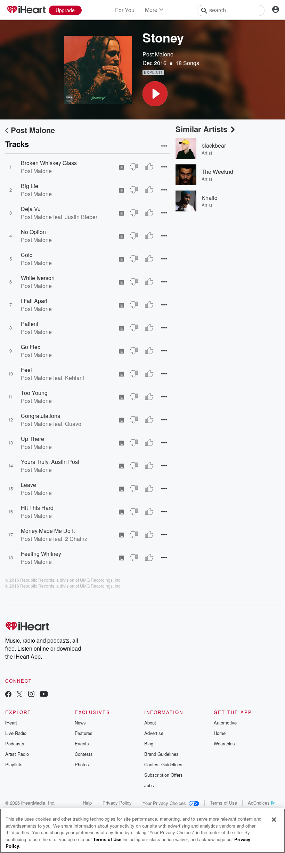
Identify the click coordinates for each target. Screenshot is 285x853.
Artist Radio (17, 754)
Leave (28, 485)
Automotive (225, 722)
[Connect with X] (19, 695)
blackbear (214, 145)
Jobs (149, 785)
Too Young (34, 393)
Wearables (224, 743)
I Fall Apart (34, 301)
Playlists (14, 764)
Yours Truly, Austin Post (50, 462)
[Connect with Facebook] (8, 695)
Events (82, 743)
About (150, 722)
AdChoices (259, 802)
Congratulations (40, 416)
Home (220, 733)
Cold (27, 255)
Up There (32, 439)
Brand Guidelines (161, 754)
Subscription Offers (163, 774)
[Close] (274, 819)
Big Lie (29, 186)
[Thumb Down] (134, 166)
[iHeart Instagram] (31, 695)
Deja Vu (31, 209)
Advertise (153, 733)
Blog (148, 743)
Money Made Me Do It (48, 531)
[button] (155, 93)
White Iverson (38, 278)
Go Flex (30, 347)
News (80, 722)
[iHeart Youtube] (44, 695)
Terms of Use (223, 802)
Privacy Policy (117, 802)
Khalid (210, 198)
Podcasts (14, 743)
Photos (82, 764)
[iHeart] (26, 10)
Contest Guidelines (163, 764)
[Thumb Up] (149, 166)
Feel (26, 370)
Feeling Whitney (41, 554)
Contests (84, 754)
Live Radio (15, 733)
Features (83, 733)
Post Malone (157, 54)
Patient (29, 324)
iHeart (11, 722)
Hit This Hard (37, 508)
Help (87, 802)
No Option (33, 232)
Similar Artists (201, 128)
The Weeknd (217, 172)
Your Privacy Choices (164, 803)
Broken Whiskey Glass (49, 163)
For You (125, 10)
